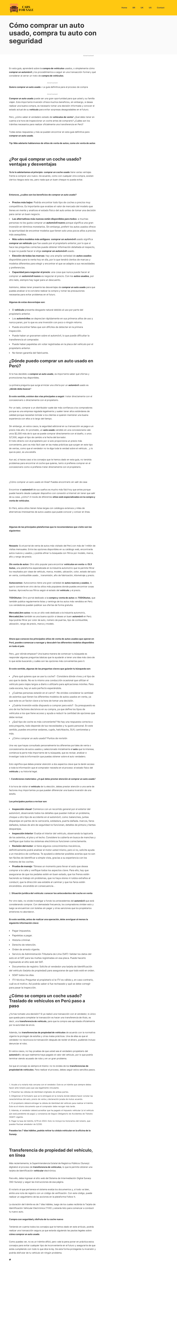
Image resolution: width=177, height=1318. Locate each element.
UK (142, 7)
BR (134, 7)
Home (124, 7)
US (150, 7)
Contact (160, 7)
